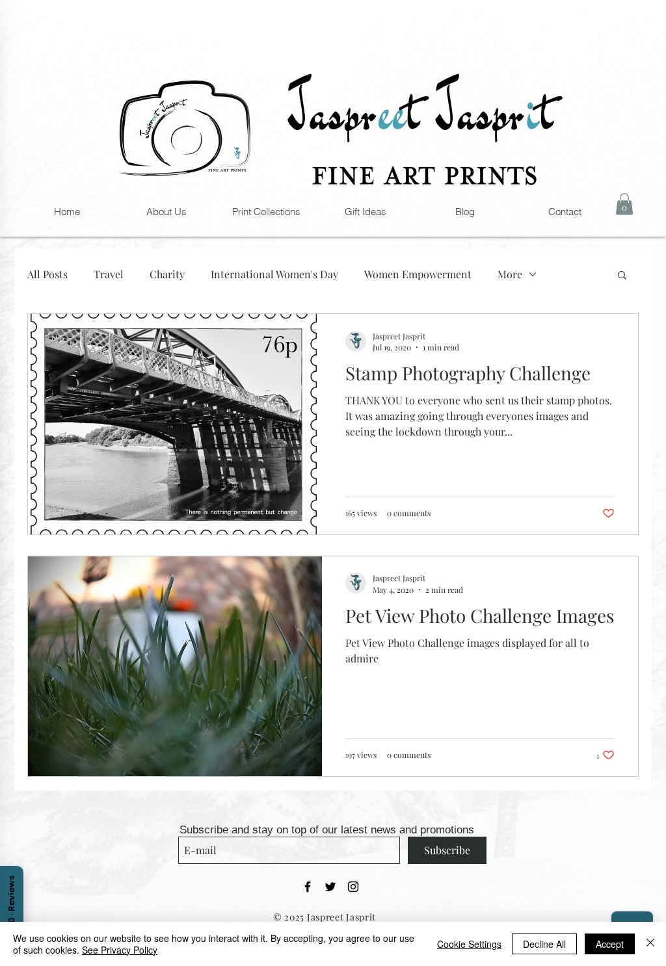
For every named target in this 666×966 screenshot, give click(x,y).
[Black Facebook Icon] (307, 887)
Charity (167, 274)
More (510, 274)
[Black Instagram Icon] (353, 887)
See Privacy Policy (119, 949)
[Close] (650, 944)
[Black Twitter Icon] (330, 887)
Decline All (544, 943)
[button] (365, 211)
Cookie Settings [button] (469, 943)
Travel (109, 274)
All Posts (47, 274)
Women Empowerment (418, 274)
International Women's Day (274, 274)
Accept (610, 943)
